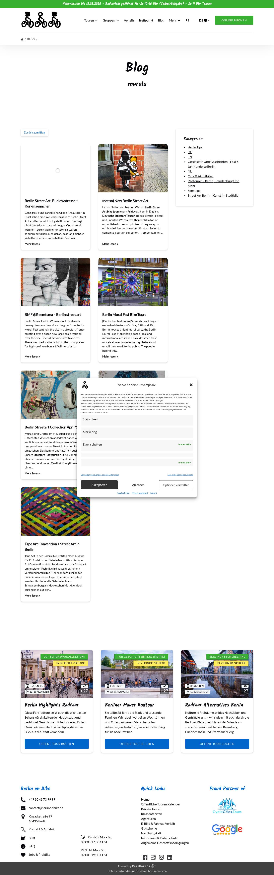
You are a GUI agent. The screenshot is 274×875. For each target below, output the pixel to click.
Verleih (129, 20)
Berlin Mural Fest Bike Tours (124, 314)
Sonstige (194, 190)
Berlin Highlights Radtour (52, 705)
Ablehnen (138, 484)
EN (190, 157)
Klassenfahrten (151, 814)
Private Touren (151, 809)
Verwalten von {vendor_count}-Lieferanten (100, 474)
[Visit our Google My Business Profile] (153, 857)
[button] (191, 385)
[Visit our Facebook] (145, 857)
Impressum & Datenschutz (159, 838)
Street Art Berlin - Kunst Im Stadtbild (213, 195)
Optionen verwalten (176, 485)
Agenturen (148, 819)
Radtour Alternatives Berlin (214, 705)
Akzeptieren (99, 484)
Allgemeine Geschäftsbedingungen (165, 843)
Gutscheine (149, 828)
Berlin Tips (195, 147)
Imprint (153, 493)
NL (190, 171)
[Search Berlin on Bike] (188, 20)
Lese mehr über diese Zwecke (180, 474)
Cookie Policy (123, 493)
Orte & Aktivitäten (200, 176)
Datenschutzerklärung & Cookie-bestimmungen (137, 871)
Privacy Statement (140, 493)
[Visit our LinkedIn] (169, 857)
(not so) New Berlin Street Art (125, 200)
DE (190, 152)
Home (145, 799)
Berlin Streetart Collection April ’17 (52, 427)
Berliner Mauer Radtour (129, 705)
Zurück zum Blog (34, 132)
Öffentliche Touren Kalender (160, 804)
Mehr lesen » (32, 243)
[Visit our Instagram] (161, 857)
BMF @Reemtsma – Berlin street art (53, 314)
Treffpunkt (146, 20)
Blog (161, 20)
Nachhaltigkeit (151, 833)
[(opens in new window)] (227, 799)
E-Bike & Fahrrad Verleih (158, 823)
